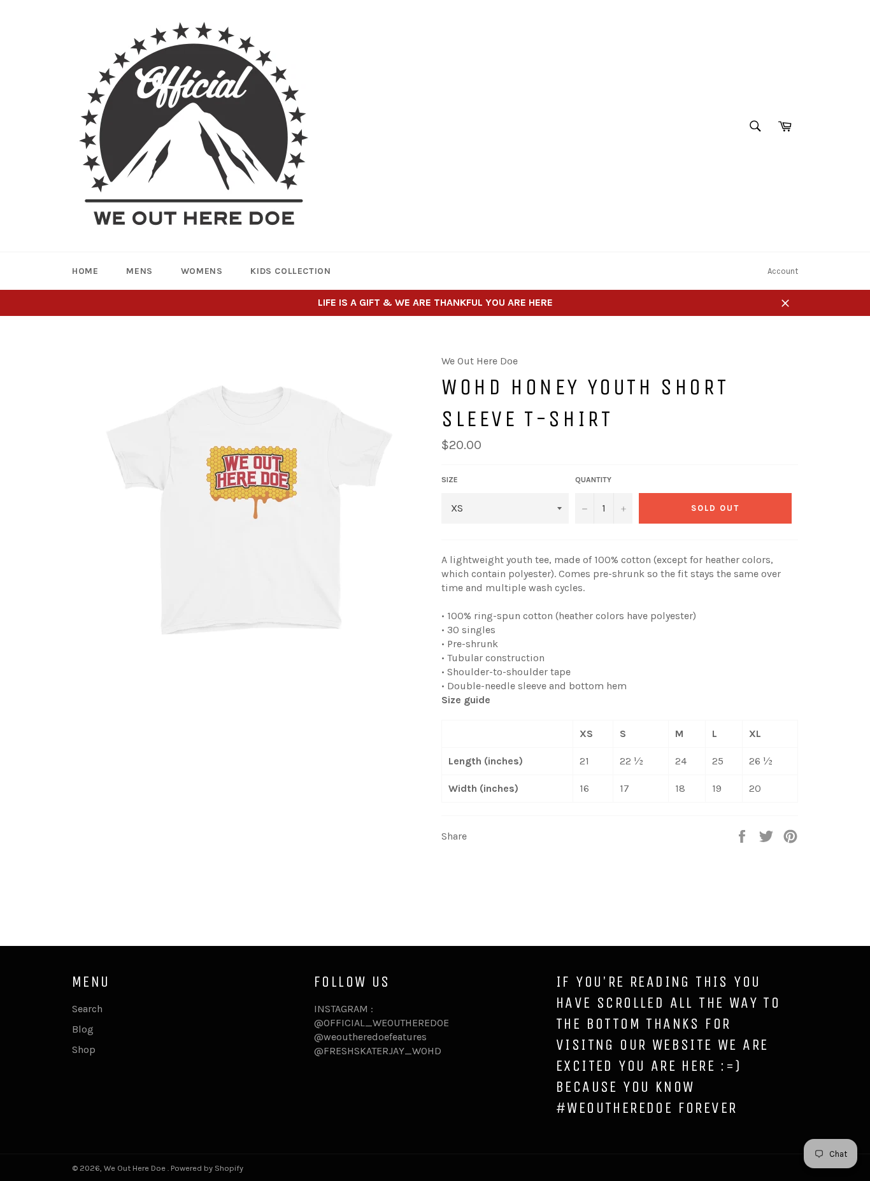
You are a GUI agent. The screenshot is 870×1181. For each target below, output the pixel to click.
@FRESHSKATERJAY (359, 1051)
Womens (202, 271)
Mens (139, 271)
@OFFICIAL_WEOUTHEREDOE (381, 1023)
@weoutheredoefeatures (370, 1037)
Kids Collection (290, 271)
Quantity (593, 479)
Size (449, 479)
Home (85, 271)
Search (87, 1009)
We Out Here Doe (136, 1168)
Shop (84, 1049)
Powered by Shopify (207, 1168)
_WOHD (422, 1051)
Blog (83, 1029)
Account (782, 271)
